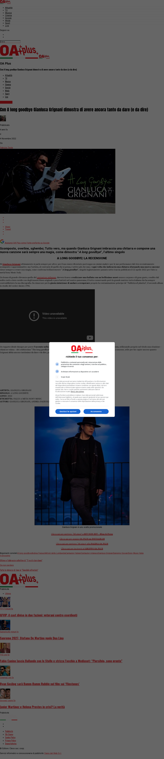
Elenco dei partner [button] (77, 391)
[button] (82, 377)
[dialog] (82, 379)
